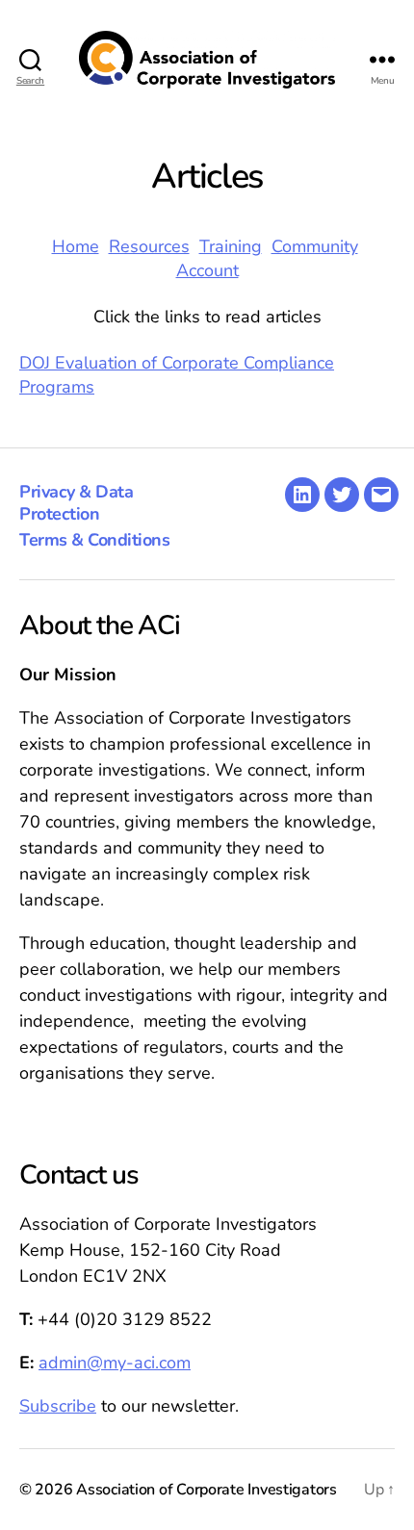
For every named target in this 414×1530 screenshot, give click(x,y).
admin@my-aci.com (115, 1362)
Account (207, 270)
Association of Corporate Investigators (206, 1489)
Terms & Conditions (94, 539)
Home (75, 246)
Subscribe (57, 1405)
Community (315, 246)
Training (230, 246)
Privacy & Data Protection (76, 502)
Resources (149, 246)
